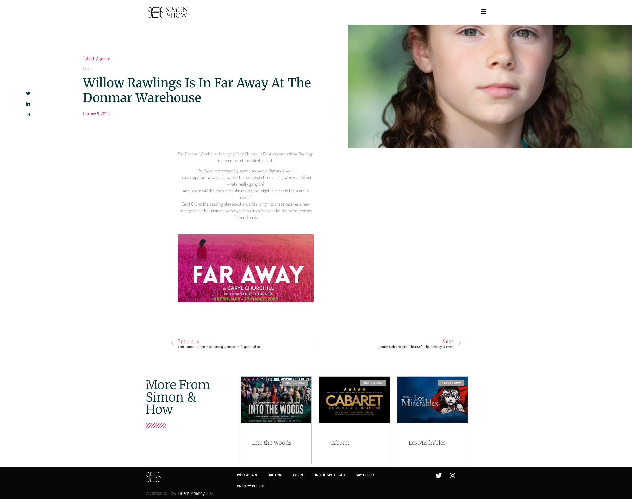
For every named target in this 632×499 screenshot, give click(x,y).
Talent (298, 475)
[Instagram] (452, 475)
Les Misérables (427, 442)
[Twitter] (439, 475)
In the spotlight (330, 475)
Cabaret (339, 442)
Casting (275, 475)
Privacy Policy (250, 486)
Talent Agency (96, 58)
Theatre (87, 68)
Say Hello (365, 475)
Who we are (247, 475)
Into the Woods (271, 442)
